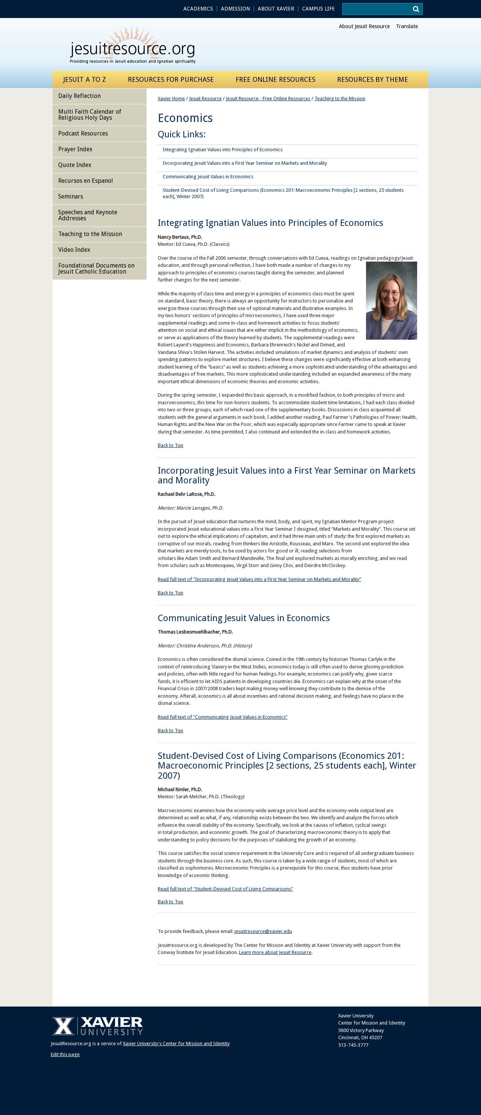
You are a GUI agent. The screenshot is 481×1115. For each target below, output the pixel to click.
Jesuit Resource (205, 98)
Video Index (74, 249)
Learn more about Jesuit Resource (275, 952)
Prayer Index (75, 149)
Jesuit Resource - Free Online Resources (268, 98)
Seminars (70, 196)
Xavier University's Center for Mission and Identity (176, 1043)
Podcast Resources (83, 133)
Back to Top (170, 445)
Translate (407, 26)
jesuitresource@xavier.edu (263, 931)
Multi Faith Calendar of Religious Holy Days (89, 114)
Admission (235, 9)
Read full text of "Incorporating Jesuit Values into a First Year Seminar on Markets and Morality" (259, 579)
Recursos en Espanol (85, 180)
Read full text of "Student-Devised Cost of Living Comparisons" (225, 889)
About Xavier (276, 9)
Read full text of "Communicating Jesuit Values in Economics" (222, 717)
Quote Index (74, 165)
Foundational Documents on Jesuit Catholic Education (96, 268)
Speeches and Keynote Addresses (87, 215)
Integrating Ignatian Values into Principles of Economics (223, 149)
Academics (198, 9)
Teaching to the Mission (340, 98)
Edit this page (65, 1054)
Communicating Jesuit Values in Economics (208, 176)
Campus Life (318, 9)
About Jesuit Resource (364, 26)
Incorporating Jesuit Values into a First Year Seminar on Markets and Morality (245, 163)
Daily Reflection (79, 95)
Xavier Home (171, 98)
